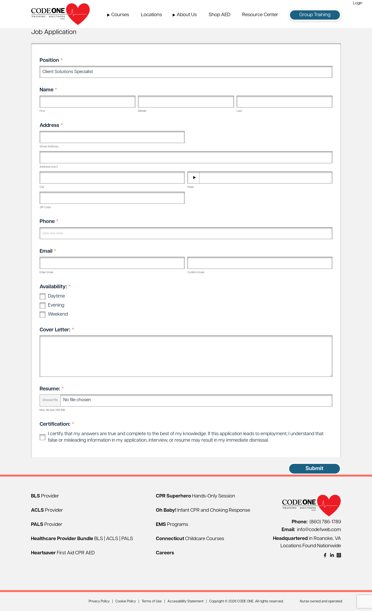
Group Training (314, 14)
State (190, 187)
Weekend (58, 314)
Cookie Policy (125, 601)
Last (239, 111)
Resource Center (260, 14)
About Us (187, 14)
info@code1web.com (311, 529)
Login (357, 3)
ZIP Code (45, 207)
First (42, 111)
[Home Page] (60, 14)
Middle (142, 111)
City (42, 187)
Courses (120, 14)
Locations (151, 14)
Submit (314, 468)
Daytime (56, 296)
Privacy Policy (99, 601)
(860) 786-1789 (316, 522)
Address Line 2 (49, 166)
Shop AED (219, 14)
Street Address (49, 146)
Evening (56, 305)
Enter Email (46, 272)
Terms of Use (152, 601)
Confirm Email (195, 272)
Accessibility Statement (185, 601)
